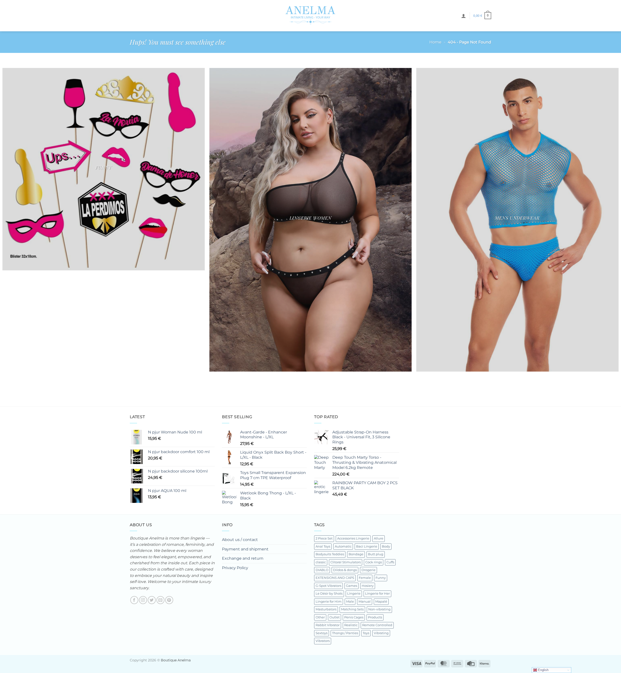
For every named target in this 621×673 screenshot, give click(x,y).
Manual (365, 601)
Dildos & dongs (345, 570)
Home (435, 42)
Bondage (356, 554)
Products (375, 617)
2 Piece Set (324, 538)
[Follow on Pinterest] (169, 600)
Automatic (343, 546)
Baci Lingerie (366, 546)
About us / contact (240, 539)
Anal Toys (323, 546)
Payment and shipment (245, 549)
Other (320, 617)
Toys (366, 633)
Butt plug (375, 554)
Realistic (351, 625)
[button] (463, 15)
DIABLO (322, 570)
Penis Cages (353, 617)
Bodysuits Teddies (330, 554)
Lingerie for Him (329, 601)
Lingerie (353, 593)
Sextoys (321, 633)
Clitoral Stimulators (345, 562)
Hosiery (368, 586)
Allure (378, 538)
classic (321, 562)
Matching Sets (352, 609)
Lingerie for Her (377, 593)
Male (350, 601)
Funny (381, 578)
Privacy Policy (235, 567)
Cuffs (390, 562)
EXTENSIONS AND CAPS (335, 578)
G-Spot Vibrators (328, 586)
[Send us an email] (160, 600)
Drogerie (368, 570)
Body (386, 546)
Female (365, 578)
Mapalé (381, 601)
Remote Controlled (377, 625)
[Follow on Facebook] (134, 600)
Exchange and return (242, 558)
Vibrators (323, 641)
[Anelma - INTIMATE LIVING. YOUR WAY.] (310, 15)
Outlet (334, 617)
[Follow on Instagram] (143, 600)
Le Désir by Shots (329, 593)
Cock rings (373, 562)
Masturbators (326, 609)
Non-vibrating (379, 609)
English (542, 670)
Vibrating (381, 633)
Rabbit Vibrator (328, 625)
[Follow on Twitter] (152, 600)
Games (351, 586)
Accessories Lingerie (353, 538)
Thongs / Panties (345, 633)
